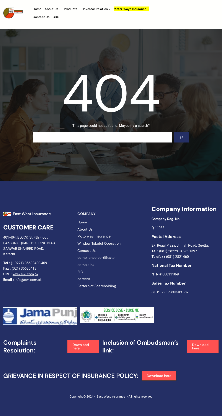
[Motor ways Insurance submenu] (148, 9)
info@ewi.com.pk (28, 279)
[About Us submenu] (60, 9)
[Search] (181, 137)
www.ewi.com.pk (25, 274)
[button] (83, 346)
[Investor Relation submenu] (109, 9)
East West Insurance (32, 213)
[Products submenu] (79, 9)
